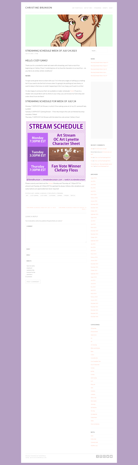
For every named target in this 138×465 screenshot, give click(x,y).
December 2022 (94, 303)
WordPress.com (41, 457)
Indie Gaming (94, 378)
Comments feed (94, 442)
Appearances (94, 335)
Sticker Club (93, 397)
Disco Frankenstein (95, 364)
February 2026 (94, 197)
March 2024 (93, 254)
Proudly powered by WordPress (35, 456)
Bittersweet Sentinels (95, 348)
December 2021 (94, 310)
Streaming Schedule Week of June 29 (99, 75)
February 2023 (94, 296)
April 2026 (93, 191)
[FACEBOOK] (97, 456)
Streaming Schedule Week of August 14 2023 (72, 208)
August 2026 (94, 178)
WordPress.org (94, 445)
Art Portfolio (77, 8)
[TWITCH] (104, 456)
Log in (92, 435)
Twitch (72, 195)
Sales (92, 387)
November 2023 (94, 267)
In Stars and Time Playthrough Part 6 (102, 157)
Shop (111, 8)
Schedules (43, 193)
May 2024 (93, 247)
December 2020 (94, 316)
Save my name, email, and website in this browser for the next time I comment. (31, 271)
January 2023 (94, 300)
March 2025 (93, 227)
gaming (37, 193)
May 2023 (93, 287)
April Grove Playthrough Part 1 (102, 166)
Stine (36, 53)
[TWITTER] (107, 456)
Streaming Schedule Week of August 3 (99, 65)
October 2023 (94, 270)
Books (92, 351)
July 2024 (93, 244)
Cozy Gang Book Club (95, 361)
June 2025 (93, 224)
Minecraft (93, 384)
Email (29, 255)
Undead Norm (94, 417)
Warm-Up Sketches (95, 424)
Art (33, 193)
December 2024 (94, 230)
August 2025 (94, 217)
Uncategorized (94, 414)
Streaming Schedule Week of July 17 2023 (40, 207)
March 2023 (93, 293)
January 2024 (94, 260)
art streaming (94, 344)
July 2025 (93, 220)
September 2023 (94, 273)
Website (29, 261)
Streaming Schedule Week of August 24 (99, 62)
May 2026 (93, 187)
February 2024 (94, 257)
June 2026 (93, 184)
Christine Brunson (38, 7)
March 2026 (93, 194)
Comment (30, 227)
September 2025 (94, 214)
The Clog (93, 411)
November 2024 (94, 234)
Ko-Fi (92, 381)
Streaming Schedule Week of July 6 (98, 72)
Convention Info (94, 358)
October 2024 (94, 237)
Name (29, 249)
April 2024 (93, 250)
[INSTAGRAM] (100, 456)
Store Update (51, 193)
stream (50, 183)
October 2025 (94, 211)
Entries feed (93, 439)
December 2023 (94, 263)
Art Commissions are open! (100, 148)
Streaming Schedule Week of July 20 (99, 69)
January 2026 (94, 201)
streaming (59, 193)
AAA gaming (93, 328)
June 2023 (93, 283)
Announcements (94, 331)
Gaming (92, 368)
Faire (72, 91)
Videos (92, 420)
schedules (93, 394)
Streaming (97, 8)
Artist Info (88, 8)
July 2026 (93, 181)
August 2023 (94, 277)
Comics (92, 354)
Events (105, 8)
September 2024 (94, 240)
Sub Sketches (94, 407)
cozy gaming (34, 195)
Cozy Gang (43, 195)
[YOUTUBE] (111, 456)
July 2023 (93, 280)
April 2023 (93, 290)
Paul (92, 160)
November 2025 (94, 207)
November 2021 (94, 313)
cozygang (52, 195)
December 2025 (94, 204)
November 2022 (94, 306)
